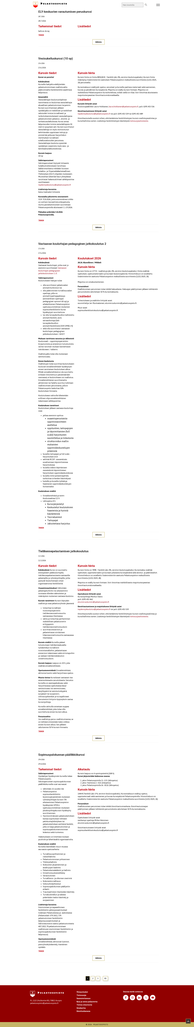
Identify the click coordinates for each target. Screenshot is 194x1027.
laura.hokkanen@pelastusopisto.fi (123, 106)
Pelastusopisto (100, 1024)
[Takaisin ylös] (188, 1021)
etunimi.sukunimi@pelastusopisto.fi (93, 602)
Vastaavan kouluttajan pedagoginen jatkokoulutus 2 (72, 244)
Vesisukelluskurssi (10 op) (55, 58)
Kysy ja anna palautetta (87, 1001)
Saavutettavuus (83, 998)
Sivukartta (81, 1008)
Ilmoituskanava (83, 1011)
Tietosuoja (81, 995)
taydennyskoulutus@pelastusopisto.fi (54, 185)
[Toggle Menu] (158, 5)
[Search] (146, 5)
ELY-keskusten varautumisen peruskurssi (65, 12)
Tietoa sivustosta (84, 1005)
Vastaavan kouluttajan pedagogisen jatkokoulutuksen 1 (52, 270)
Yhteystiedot (82, 992)
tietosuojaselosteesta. (139, 616)
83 (105, 978)
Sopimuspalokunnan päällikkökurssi (61, 755)
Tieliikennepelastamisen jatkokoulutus (63, 551)
